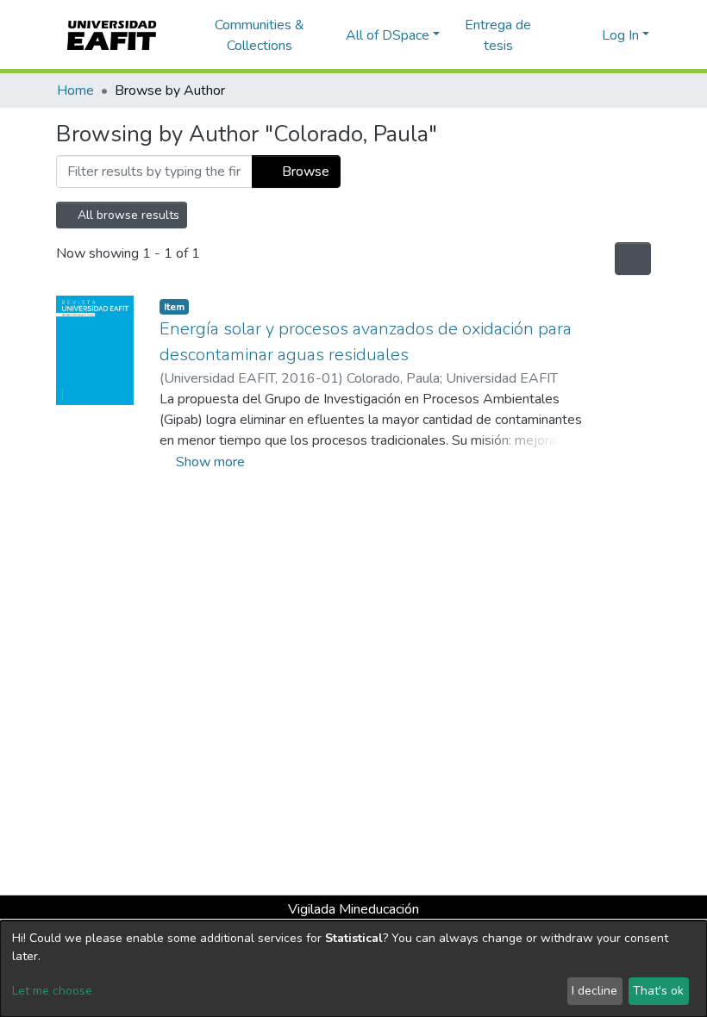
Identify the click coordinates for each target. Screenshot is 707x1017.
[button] (586, 35)
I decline (594, 991)
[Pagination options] (633, 258)
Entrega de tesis (498, 35)
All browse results (126, 215)
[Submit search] (561, 35)
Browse (303, 171)
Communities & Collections (259, 35)
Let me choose (52, 991)
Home (75, 90)
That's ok (658, 991)
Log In (620, 35)
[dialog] (353, 968)
